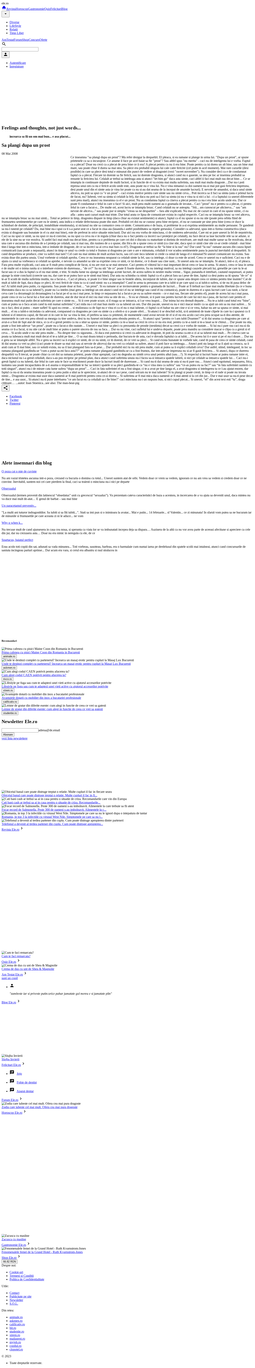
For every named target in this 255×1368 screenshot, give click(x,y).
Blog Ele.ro (9, 1002)
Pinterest (15, 403)
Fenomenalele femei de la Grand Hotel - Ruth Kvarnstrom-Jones (42, 1252)
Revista (11, 9)
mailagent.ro (17, 1338)
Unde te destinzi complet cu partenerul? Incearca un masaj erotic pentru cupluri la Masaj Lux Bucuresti (66, 663)
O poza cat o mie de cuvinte (19, 471)
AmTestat (8, 39)
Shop (25, 39)
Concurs (34, 39)
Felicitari (55, 9)
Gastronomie (36, 9)
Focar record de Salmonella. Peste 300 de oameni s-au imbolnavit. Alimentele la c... (54, 809)
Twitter (14, 400)
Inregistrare (17, 66)
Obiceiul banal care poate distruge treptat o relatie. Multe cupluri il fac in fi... (49, 795)
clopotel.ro (16, 1349)
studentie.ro (17, 1331)
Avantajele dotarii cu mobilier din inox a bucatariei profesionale (41, 697)
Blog (64, 9)
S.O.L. (14, 1303)
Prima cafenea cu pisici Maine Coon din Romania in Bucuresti (41, 652)
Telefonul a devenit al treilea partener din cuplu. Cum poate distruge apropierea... (52, 824)
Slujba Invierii (10, 1059)
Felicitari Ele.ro (11, 1065)
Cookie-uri (16, 1272)
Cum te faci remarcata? (16, 956)
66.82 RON (9, 1261)
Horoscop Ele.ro (12, 1112)
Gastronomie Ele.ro (14, 1245)
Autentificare (18, 63)
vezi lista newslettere (14, 738)
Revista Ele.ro (10, 829)
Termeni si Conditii (22, 1275)
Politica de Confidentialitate (27, 1279)
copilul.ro (16, 1345)
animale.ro (16, 1317)
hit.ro (13, 1328)
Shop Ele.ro (9, 1257)
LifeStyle (15, 25)
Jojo (19, 1073)
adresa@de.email (49, 730)
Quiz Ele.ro (9, 961)
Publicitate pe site (20, 1296)
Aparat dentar (25, 1091)
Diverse (14, 22)
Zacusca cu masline (14, 1239)
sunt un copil (10, 978)
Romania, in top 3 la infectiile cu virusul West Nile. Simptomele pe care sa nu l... (52, 816)
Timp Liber (17, 33)
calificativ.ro (17, 1324)
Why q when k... (12, 522)
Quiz (47, 9)
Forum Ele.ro (10, 1100)
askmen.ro (16, 1320)
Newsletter (16, 1300)
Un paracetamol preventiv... (19, 505)
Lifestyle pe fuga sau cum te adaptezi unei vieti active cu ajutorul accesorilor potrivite (55, 686)
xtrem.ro (15, 1335)
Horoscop (22, 9)
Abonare (8, 734)
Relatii (14, 29)
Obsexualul (9, 488)
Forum (18, 39)
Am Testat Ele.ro (12, 974)
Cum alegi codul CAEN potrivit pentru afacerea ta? (34, 675)
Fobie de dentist (27, 1082)
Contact (14, 1293)
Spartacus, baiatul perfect (17, 540)
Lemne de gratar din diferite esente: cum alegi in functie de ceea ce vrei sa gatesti (52, 709)
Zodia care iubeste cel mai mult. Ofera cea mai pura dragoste (39, 1107)
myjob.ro (15, 1342)
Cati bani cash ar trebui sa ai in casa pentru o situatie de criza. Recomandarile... (51, 802)
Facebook (16, 396)
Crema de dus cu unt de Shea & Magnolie (28, 969)
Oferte (43, 39)
